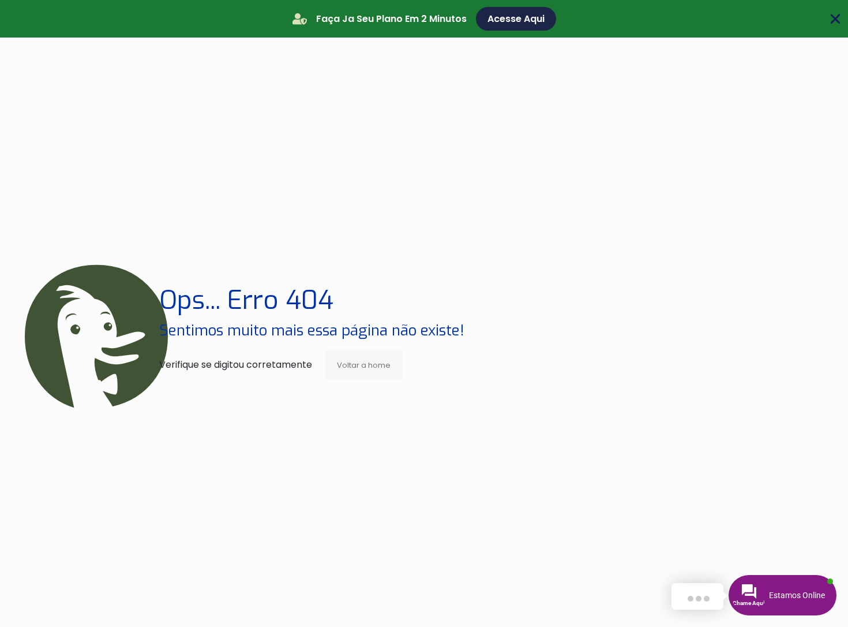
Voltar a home (364, 365)
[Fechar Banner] (835, 19)
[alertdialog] (424, 19)
